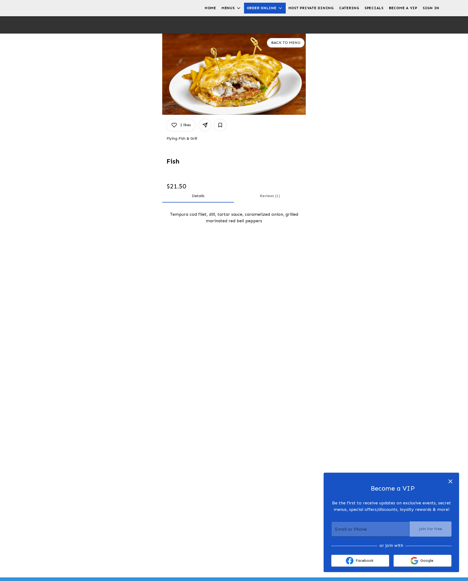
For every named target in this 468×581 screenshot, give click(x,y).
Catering (349, 8)
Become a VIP (403, 8)
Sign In (431, 8)
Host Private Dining (311, 8)
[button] (231, 8)
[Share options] (205, 125)
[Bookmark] (220, 125)
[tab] (198, 196)
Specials (374, 8)
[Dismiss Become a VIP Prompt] (450, 481)
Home (210, 8)
